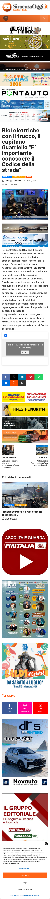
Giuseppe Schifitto (13, 181)
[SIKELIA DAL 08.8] (25, 115)
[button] (46, 844)
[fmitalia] (25, 104)
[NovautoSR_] (25, 753)
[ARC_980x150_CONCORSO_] (25, 29)
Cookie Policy (14, 895)
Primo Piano (19, 177)
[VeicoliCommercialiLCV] (25, 55)
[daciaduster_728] (25, 228)
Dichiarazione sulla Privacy (30, 895)
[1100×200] (25, 66)
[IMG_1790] (25, 93)
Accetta (25, 875)
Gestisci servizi (24, 868)
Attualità (24, 514)
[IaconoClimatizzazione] (25, 240)
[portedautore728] (25, 409)
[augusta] (25, 79)
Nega (25, 882)
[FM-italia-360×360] (25, 551)
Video (29, 177)
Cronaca (6, 177)
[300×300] (25, 665)
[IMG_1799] (25, 396)
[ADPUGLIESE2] (25, 436)
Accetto (25, 352)
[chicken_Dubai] (25, 41)
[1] (25, 827)
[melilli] (25, 608)
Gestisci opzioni (25, 889)
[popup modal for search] (44, 18)
